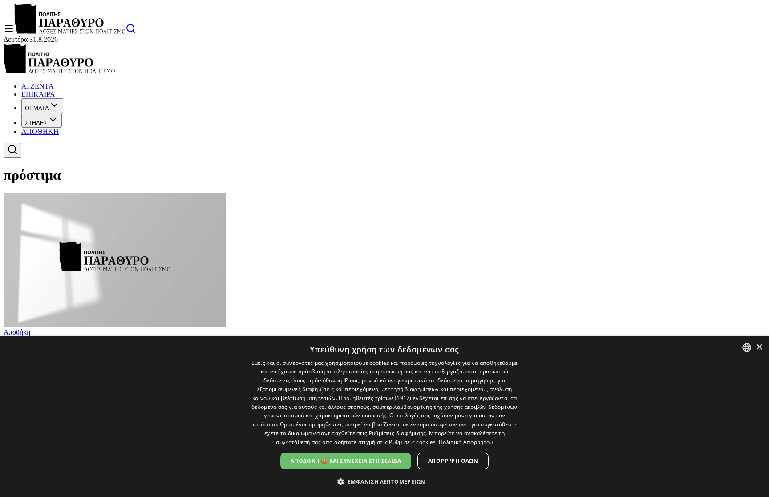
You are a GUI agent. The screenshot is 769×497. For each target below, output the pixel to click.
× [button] (759, 347)
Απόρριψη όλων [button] (453, 461)
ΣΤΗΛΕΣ (36, 123)
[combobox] (746, 347)
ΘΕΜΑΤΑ (37, 108)
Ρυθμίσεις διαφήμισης (397, 433)
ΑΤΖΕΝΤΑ (37, 86)
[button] (384, 481)
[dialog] (384, 416)
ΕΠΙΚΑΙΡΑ (38, 94)
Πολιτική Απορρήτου (466, 442)
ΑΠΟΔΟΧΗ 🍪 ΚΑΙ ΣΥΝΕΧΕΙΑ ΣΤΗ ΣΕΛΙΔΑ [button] (346, 461)
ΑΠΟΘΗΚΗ (40, 131)
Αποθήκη (17, 332)
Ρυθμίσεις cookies (412, 442)
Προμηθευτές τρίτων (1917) (375, 398)
